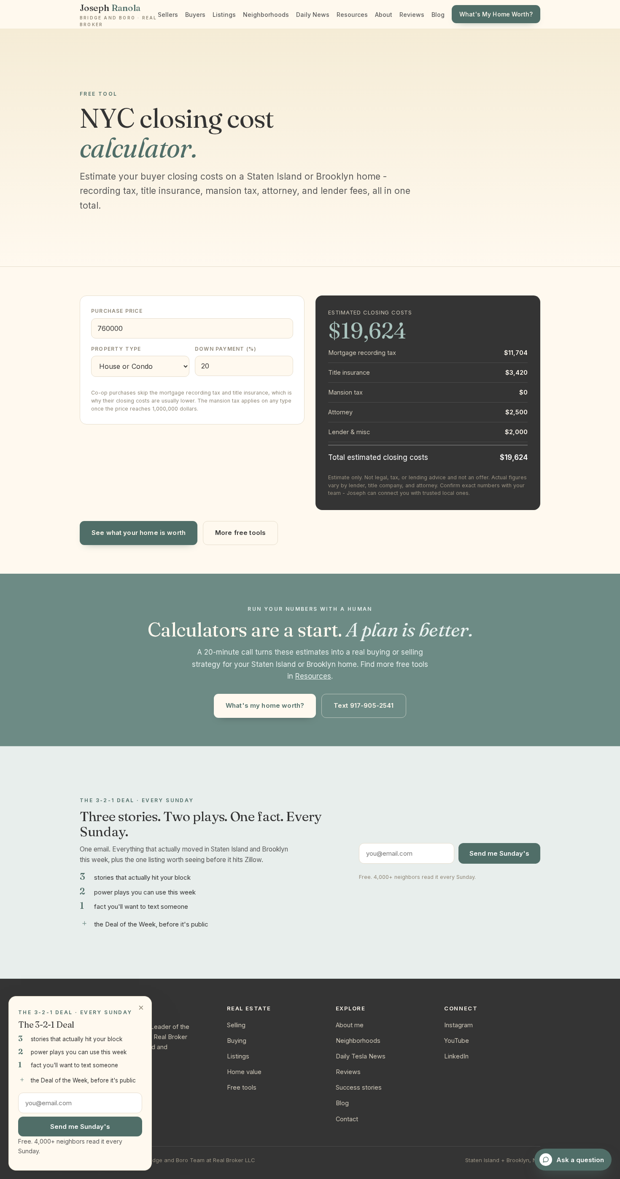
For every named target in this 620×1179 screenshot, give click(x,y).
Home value (244, 1071)
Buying (236, 1040)
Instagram (458, 1025)
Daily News (312, 14)
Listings (224, 14)
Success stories (359, 1087)
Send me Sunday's (499, 853)
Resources (352, 14)
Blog (438, 14)
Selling (236, 1025)
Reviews (411, 14)
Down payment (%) (225, 349)
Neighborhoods (266, 14)
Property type (116, 349)
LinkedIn (456, 1056)
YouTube (456, 1040)
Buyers (195, 14)
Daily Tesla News (360, 1056)
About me (350, 1025)
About (383, 14)
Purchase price (117, 311)
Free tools (241, 1087)
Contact (347, 1119)
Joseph (118, 14)
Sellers (168, 14)
